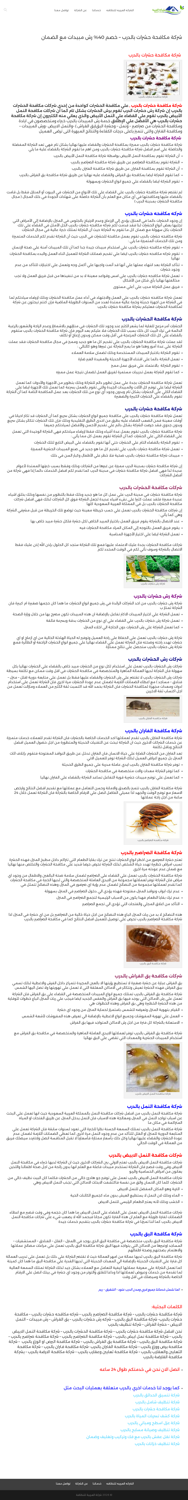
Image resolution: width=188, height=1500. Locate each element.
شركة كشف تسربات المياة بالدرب (152, 1416)
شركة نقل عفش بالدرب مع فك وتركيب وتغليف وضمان (133, 1437)
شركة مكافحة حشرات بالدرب (156, 1409)
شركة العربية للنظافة (89, 1495)
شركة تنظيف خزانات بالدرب (157, 1444)
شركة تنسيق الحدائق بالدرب (156, 1395)
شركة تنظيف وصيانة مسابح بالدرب (150, 1430)
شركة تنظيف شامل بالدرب (157, 1402)
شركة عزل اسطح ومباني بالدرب (154, 1423)
